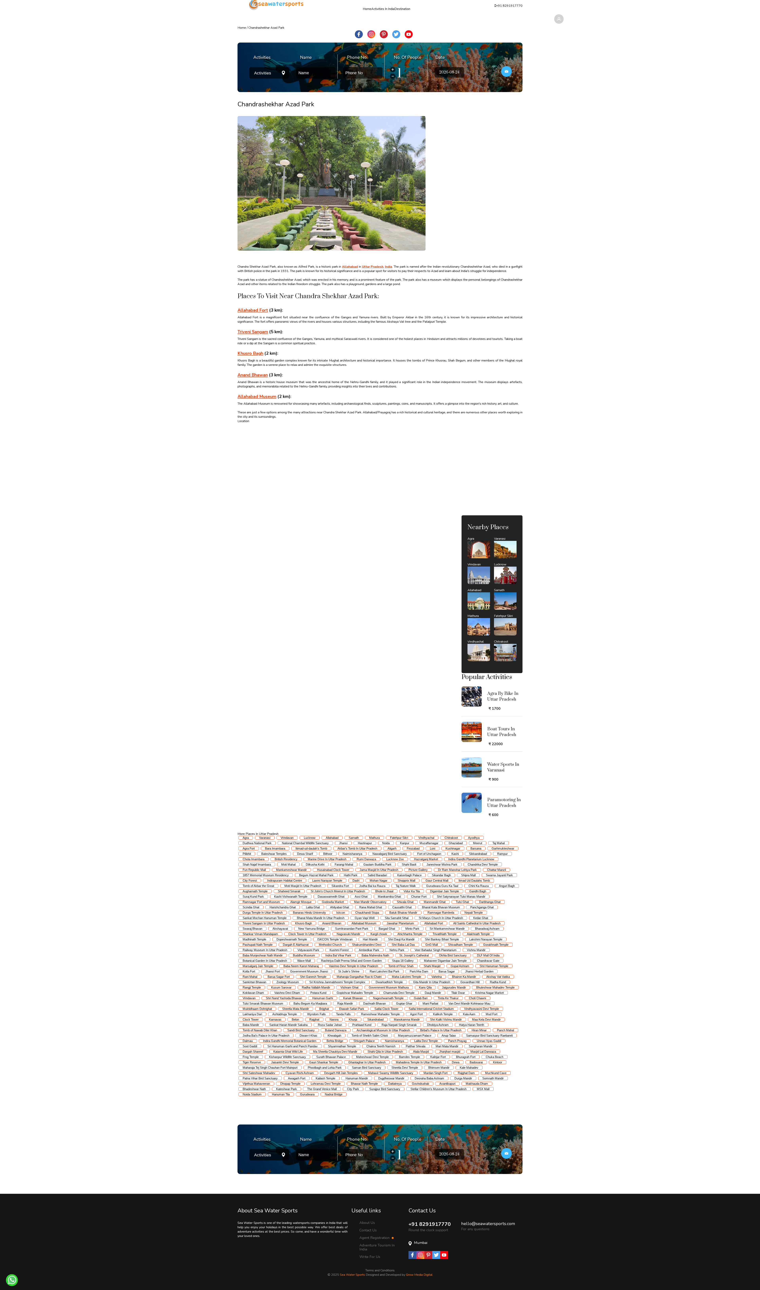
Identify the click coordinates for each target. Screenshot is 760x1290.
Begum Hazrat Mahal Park (316, 875)
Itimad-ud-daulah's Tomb (311, 848)
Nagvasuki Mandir (348, 934)
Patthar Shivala (415, 1046)
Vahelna (436, 976)
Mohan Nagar (378, 880)
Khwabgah (334, 1035)
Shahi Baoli (409, 864)
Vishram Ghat (349, 987)
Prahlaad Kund (361, 1024)
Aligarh (392, 848)
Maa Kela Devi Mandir (486, 1019)
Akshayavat (280, 928)
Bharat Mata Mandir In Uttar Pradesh (320, 918)
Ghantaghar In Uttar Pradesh (367, 1062)
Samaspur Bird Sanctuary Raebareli (489, 1035)
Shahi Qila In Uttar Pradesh (385, 1051)
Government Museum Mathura (389, 987)
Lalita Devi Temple (426, 1041)
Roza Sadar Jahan (330, 1024)
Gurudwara (307, 1094)
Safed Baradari (377, 875)
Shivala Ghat (405, 902)
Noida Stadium (252, 1094)
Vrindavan (287, 837)
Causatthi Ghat (402, 907)
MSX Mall (483, 1089)
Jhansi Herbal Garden (479, 971)
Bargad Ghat (387, 928)
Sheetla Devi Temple (404, 1067)
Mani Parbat (430, 1003)
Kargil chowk (378, 934)
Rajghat (314, 1019)
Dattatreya (395, 1083)
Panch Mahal (505, 1030)
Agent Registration (374, 1238)
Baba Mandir (251, 1024)
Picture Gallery (418, 869)
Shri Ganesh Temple (313, 976)
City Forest (250, 880)
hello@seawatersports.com (488, 1224)
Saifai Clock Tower (386, 1008)
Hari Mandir (370, 939)
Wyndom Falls (316, 1014)
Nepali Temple (474, 912)
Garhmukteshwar (503, 848)
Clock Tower (251, 1019)
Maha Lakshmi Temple (406, 976)
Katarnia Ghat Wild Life (288, 1051)
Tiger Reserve (252, 1062)
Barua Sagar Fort (279, 976)
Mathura (374, 837)
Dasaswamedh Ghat (331, 896)
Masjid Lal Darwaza (483, 1051)
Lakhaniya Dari (252, 1014)
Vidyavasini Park (308, 950)
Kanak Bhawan (353, 998)
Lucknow (309, 837)
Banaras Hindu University (309, 912)
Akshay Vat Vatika (498, 976)
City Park (353, 1089)
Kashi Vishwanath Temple (290, 896)
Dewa (455, 1062)
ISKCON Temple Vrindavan (334, 939)
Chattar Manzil (496, 869)
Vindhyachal (426, 837)
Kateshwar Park (286, 1089)
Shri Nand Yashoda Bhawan (284, 998)
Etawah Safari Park (351, 1008)
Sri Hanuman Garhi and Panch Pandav (292, 1046)
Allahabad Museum (364, 923)
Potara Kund (318, 992)
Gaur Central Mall (437, 880)
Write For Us (369, 1257)
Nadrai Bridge (333, 1094)
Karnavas (275, 1019)
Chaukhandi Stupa (367, 912)
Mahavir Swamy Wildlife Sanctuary (390, 1073)
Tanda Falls (343, 1014)
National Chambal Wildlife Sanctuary (305, 843)
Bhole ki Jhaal (384, 891)
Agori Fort (416, 1014)
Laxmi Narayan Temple (327, 880)
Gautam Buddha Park (377, 864)
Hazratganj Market (426, 859)
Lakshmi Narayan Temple (485, 939)
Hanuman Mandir (357, 1078)
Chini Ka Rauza (478, 886)
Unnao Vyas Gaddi (489, 1041)
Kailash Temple (325, 1078)
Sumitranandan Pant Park (351, 928)
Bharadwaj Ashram (487, 928)
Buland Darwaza (335, 1030)
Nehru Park (397, 950)
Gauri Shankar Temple (323, 1062)
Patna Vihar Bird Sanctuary (260, 1078)
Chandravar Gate (488, 960)
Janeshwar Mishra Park (442, 864)
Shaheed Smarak (289, 891)
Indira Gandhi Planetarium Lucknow (471, 859)
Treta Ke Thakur (448, 998)
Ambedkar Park (369, 950)
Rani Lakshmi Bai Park (384, 971)
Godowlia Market (333, 902)
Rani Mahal (250, 976)
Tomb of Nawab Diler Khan (260, 1030)
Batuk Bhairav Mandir (403, 912)
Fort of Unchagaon (429, 853)
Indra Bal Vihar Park (338, 955)
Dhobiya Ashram (438, 1024)
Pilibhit (247, 853)
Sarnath (354, 837)
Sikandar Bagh (441, 875)
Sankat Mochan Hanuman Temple (265, 918)
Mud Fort (491, 1014)
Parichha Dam (419, 971)
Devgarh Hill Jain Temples (341, 1073)
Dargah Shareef (253, 1051)
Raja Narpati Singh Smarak (399, 1024)
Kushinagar (453, 848)
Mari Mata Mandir (447, 1046)
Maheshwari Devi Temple (372, 1057)
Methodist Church (330, 944)
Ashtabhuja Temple (284, 1014)
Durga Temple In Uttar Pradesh (263, 912)
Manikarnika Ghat (389, 896)
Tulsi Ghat (462, 902)
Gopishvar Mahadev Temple (355, 992)
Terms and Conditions (380, 1270)
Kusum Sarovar (281, 987)
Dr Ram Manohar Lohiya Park (457, 869)
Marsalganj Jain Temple (258, 966)
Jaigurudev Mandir (454, 987)
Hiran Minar (479, 1030)
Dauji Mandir (433, 992)
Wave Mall (304, 960)
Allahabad (332, 837)
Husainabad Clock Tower (333, 869)
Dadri (355, 880)
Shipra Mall (468, 875)
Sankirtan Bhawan (254, 982)
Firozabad (413, 848)
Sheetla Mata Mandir (295, 1008)
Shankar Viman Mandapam (260, 934)
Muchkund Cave (495, 1073)
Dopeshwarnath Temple (291, 939)
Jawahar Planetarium (400, 923)
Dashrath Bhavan (374, 1003)
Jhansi (343, 843)
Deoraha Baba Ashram (429, 1078)
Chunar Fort (419, 896)
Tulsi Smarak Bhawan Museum (263, 1003)
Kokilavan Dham (253, 992)
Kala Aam (469, 1014)
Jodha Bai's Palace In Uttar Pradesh (266, 1035)
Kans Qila (425, 987)
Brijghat (324, 1008)
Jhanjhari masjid (449, 1051)
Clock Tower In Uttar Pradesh (307, 934)
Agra (246, 837)
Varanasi (264, 837)
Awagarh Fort (296, 1078)
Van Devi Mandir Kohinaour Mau (469, 1003)
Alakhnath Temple (478, 934)
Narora (334, 1019)
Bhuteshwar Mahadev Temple (495, 987)
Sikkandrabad (478, 853)
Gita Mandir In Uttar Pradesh (431, 982)
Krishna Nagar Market (489, 992)
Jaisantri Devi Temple (285, 1062)
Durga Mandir (463, 1078)
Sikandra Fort (340, 886)
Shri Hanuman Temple (494, 966)
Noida (386, 843)
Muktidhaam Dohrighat (257, 1008)
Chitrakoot (451, 837)
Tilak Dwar (458, 992)
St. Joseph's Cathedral (414, 955)
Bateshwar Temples (274, 853)
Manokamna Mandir (407, 1019)
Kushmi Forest (339, 950)
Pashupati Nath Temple (258, 944)
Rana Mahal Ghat (370, 907)
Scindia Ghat (251, 907)
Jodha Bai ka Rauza (372, 886)
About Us (367, 1222)
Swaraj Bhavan (252, 928)
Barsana (475, 848)
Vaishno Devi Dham (287, 992)
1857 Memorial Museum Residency (266, 875)
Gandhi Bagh (477, 891)
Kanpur (404, 843)
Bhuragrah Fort (465, 1057)
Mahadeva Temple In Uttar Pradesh (419, 1062)
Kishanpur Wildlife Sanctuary (287, 1057)
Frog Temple (251, 1057)
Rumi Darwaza (366, 859)
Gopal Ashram (460, 966)
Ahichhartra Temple (409, 934)
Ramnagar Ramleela (441, 912)
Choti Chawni (477, 998)
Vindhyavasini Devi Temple (481, 1008)
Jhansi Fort (272, 971)
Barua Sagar (447, 971)
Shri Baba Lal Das (403, 944)
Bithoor (327, 853)
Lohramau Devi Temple (326, 1083)
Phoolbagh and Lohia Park (325, 1067)
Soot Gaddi (250, 1046)
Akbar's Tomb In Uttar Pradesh (357, 848)
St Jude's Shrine (348, 971)
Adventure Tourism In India (377, 1247)
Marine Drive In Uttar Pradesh (327, 859)
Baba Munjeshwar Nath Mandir (263, 955)
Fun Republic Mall (254, 869)
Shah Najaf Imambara (257, 864)
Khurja (353, 1019)
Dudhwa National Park (257, 843)
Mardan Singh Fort (435, 1073)
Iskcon (340, 912)
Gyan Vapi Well (364, 918)
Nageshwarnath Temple (388, 998)
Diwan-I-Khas (308, 1035)
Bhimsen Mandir (438, 1067)
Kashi (455, 853)
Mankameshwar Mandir (291, 869)
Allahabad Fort (433, 923)
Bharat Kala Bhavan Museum (441, 907)
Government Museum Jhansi (309, 971)
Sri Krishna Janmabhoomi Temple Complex (337, 982)
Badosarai (476, 1062)
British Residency (286, 859)
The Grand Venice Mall (322, 1089)
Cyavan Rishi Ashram (300, 1073)
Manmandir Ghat (435, 902)
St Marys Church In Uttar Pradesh (441, 918)
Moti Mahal (288, 864)
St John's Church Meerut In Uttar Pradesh (338, 891)
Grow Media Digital (419, 1275)
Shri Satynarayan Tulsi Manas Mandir (461, 896)
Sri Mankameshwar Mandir (447, 928)
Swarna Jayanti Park (499, 875)
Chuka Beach (494, 1057)
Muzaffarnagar (429, 843)
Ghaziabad (456, 843)
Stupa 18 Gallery (403, 960)
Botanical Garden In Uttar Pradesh (265, 960)
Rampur (502, 853)
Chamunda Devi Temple (398, 992)
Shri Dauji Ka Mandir (401, 939)
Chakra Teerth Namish (380, 1046)
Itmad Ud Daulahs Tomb (474, 880)
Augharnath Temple (255, 891)
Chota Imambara (253, 859)
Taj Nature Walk (406, 886)
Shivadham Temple (460, 944)
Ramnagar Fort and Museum (261, 902)
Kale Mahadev (469, 1067)
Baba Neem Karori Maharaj (301, 966)
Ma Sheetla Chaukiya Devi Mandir (335, 1051)
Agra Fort (249, 848)
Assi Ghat (361, 896)
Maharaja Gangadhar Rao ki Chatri (359, 976)
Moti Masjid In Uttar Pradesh (302, 886)
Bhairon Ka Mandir (464, 976)
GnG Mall (431, 944)
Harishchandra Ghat (283, 907)
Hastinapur (365, 843)
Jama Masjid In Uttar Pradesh (379, 869)
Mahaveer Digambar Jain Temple (445, 960)
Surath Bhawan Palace (331, 1057)
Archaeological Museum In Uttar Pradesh (383, 1030)
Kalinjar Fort (438, 1057)
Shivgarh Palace (364, 1041)
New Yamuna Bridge (311, 928)
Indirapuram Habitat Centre (284, 880)
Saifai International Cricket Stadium (431, 1008)
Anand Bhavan (331, 923)
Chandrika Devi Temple (483, 864)
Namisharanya (394, 1041)
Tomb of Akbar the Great (258, 886)
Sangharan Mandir (480, 1046)
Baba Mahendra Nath (375, 955)
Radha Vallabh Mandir (316, 987)
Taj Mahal (498, 843)
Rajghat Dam (466, 1073)
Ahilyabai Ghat (339, 907)
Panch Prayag (457, 1041)
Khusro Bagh (303, 923)
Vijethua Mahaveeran (256, 1083)
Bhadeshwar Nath (254, 1089)
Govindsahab (420, 1083)
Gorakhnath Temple (495, 944)
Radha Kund (498, 982)
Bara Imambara (275, 848)
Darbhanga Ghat (490, 902)
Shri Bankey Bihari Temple (442, 939)
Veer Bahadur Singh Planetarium (436, 950)
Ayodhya (474, 837)
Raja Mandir (345, 1003)
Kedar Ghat (480, 918)
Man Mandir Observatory (370, 902)
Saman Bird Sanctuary (366, 1067)
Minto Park (412, 928)
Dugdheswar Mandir (391, 1078)
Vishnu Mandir (476, 950)
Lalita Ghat (313, 907)
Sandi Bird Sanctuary (301, 1030)
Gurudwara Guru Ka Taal (442, 886)
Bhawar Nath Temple (364, 1083)
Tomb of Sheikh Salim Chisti (370, 1035)
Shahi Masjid (432, 966)
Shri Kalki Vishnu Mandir (446, 1019)
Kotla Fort (249, 971)
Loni (432, 848)
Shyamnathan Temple (342, 1046)
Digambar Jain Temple (444, 891)
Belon (295, 1019)
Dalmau (248, 1041)
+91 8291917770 (429, 1224)
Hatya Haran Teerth (471, 1024)
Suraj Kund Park (253, 896)
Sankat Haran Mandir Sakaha (288, 1024)
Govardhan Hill (470, 982)
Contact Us (368, 1230)
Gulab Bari (421, 998)
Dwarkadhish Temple (389, 982)
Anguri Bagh (507, 886)
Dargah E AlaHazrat (296, 944)
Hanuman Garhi (322, 998)
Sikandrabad (375, 1019)
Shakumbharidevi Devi (366, 944)
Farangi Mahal (344, 864)
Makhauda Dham (477, 1083)
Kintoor (497, 1062)
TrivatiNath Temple (445, 934)
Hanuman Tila (281, 1094)
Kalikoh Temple (443, 1014)
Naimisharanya (352, 853)
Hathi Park (350, 875)
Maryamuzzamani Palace (414, 1035)
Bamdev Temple (409, 1057)
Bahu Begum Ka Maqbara (310, 1003)
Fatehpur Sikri (399, 837)
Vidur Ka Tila (412, 891)
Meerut (477, 843)
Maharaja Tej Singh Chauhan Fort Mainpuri (270, 1067)
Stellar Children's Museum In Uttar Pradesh (438, 1089)
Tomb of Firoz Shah (400, 966)
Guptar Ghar (404, 1003)
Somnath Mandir (493, 1078)
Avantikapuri (447, 1083)
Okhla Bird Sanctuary (453, 955)
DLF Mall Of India (488, 955)
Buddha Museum (304, 955)
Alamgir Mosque (301, 902)
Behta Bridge (335, 1041)
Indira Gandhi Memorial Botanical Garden (289, 1041)
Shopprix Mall (406, 880)
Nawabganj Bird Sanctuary (389, 853)
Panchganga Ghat (482, 907)
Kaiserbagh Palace (409, 875)
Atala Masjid (421, 1051)
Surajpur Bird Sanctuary (384, 1089)
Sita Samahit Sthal (396, 918)
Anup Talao (449, 1035)
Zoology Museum (287, 982)
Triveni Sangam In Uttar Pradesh (264, 923)
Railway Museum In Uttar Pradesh (265, 950)
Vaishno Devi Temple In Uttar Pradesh (353, 966)
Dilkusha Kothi (315, 864)
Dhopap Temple (290, 1083)
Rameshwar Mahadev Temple (380, 1014)
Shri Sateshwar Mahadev (259, 1073)
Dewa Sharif (305, 853)
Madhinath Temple (254, 939)
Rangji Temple (252, 987)
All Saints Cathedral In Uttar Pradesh (477, 923)
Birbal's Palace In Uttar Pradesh (440, 1030)
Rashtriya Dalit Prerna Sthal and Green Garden (351, 960)
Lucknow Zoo (395, 859)
